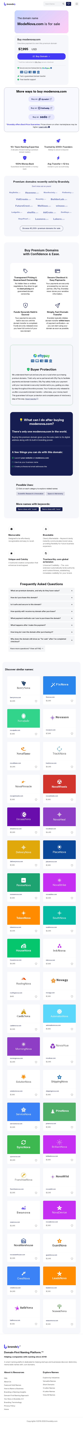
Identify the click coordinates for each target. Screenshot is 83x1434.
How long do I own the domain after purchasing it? (32, 632)
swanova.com (15, 1222)
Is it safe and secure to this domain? (26, 604)
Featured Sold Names (12, 1385)
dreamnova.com (16, 829)
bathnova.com (15, 1320)
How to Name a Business (13, 1388)
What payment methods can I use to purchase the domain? (36, 618)
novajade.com (15, 730)
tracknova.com (51, 763)
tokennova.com (15, 927)
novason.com (50, 730)
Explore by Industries (51, 1378)
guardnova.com (51, 1255)
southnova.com (51, 927)
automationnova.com (53, 1025)
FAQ (5, 1378)
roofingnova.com (16, 993)
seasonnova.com (52, 1320)
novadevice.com (52, 1222)
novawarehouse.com (17, 1255)
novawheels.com (52, 796)
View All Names (49, 1395)
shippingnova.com (52, 1091)
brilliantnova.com (52, 1156)
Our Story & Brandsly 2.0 (14, 1399)
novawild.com (51, 1189)
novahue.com (51, 1058)
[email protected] (54, 466)
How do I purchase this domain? (24, 597)
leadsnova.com (51, 1288)
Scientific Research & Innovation (30, 494)
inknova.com (50, 960)
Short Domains (48, 1384)
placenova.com (51, 861)
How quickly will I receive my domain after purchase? (33, 611)
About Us (7, 1382)
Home (6, 1409)
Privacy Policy (9, 1406)
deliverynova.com (16, 861)
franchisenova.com (17, 1189)
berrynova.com (15, 697)
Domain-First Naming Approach (16, 1395)
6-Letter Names (49, 1391)
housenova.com (15, 960)
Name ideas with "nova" (51, 509)
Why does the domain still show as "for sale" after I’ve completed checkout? (38, 640)
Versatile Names (49, 1381)
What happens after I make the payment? (28, 625)
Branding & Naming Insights (15, 1392)
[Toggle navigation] (77, 4)
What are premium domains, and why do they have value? (35, 591)
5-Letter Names (49, 1388)
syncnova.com (15, 1156)
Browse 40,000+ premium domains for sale (41, 228)
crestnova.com (15, 1288)
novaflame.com (15, 763)
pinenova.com (51, 1123)
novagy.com (50, 993)
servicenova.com (16, 1124)
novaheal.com (51, 829)
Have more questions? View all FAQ (26, 648)
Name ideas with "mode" (27, 509)
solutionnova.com (16, 1091)
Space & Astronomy (55, 494)
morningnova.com (16, 1058)
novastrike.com (51, 894)
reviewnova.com (16, 894)
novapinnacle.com (16, 796)
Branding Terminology (13, 1402)
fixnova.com (50, 697)
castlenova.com (15, 1025)
